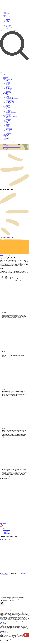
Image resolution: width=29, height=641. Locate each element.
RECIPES (5, 121)
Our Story (8, 107)
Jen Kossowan (5, 152)
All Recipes (8, 122)
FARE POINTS (6, 13)
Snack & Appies (9, 131)
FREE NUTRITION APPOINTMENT (11, 147)
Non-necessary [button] (3, 631)
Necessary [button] (2, 622)
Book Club (8, 119)
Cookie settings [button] (4, 600)
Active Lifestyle (9, 97)
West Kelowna (9, 24)
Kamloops (8, 17)
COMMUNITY (6, 115)
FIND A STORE (6, 16)
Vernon (7, 22)
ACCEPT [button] (12, 600)
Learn (1, 255)
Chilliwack (8, 26)
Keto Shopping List (10, 102)
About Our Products (10, 108)
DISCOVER (6, 93)
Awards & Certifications (11, 112)
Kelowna (8, 19)
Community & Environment (12, 98)
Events (4, 12)
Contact (4, 139)
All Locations (9, 80)
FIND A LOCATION (8, 79)
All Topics (8, 94)
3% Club (8, 117)
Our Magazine (6, 138)
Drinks (7, 126)
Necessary (4, 623)
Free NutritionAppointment (6, 136)
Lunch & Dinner (9, 129)
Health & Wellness (10, 101)
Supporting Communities (11, 116)
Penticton (8, 21)
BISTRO (5, 78)
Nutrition (8, 105)
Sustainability (9, 111)
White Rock (8, 25)
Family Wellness (9, 100)
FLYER (4, 15)
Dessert (7, 125)
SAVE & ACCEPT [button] (4, 640)
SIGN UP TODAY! (5, 539)
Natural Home (9, 103)
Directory (8, 120)
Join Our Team (6, 134)
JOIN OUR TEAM (7, 145)
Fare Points (5, 77)
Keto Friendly (9, 128)
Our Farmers (8, 110)
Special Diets (8, 133)
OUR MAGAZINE (7, 148)
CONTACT (5, 149)
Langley (7, 20)
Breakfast (8, 124)
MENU (1, 72)
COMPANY (6, 106)
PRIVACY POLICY (22, 573)
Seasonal (8, 130)
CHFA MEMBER (4, 574)
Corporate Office (9, 27)
